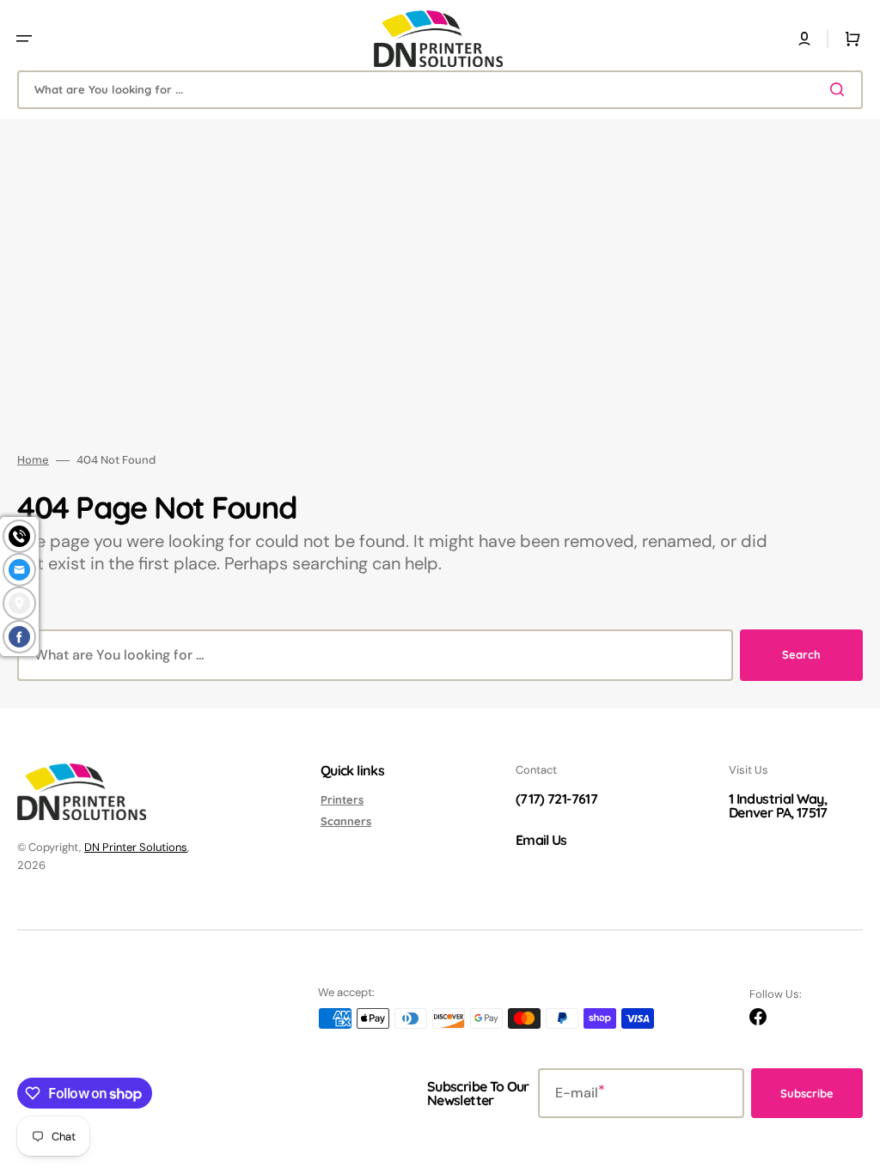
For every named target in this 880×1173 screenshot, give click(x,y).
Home (33, 460)
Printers (342, 799)
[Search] (840, 89)
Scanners (346, 821)
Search (801, 654)
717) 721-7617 (558, 798)
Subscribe (807, 1093)
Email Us (541, 839)
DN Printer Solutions (135, 847)
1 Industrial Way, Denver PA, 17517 (778, 805)
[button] (24, 39)
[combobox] (440, 89)
